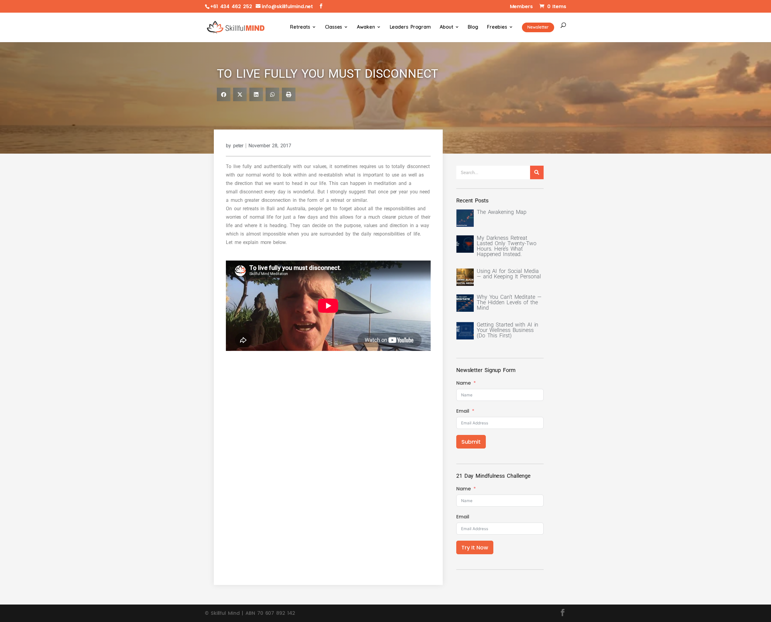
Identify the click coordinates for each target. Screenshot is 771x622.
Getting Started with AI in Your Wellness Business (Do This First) (507, 330)
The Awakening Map (501, 212)
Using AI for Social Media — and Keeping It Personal (509, 274)
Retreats (300, 27)
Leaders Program (410, 27)
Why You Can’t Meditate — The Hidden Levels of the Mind (509, 302)
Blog (473, 27)
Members (521, 7)
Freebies (497, 27)
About (446, 27)
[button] (223, 94)
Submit (471, 441)
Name (463, 383)
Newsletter (538, 27)
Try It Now (474, 547)
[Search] (537, 172)
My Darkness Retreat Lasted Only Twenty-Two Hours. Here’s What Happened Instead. (506, 246)
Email (462, 411)
